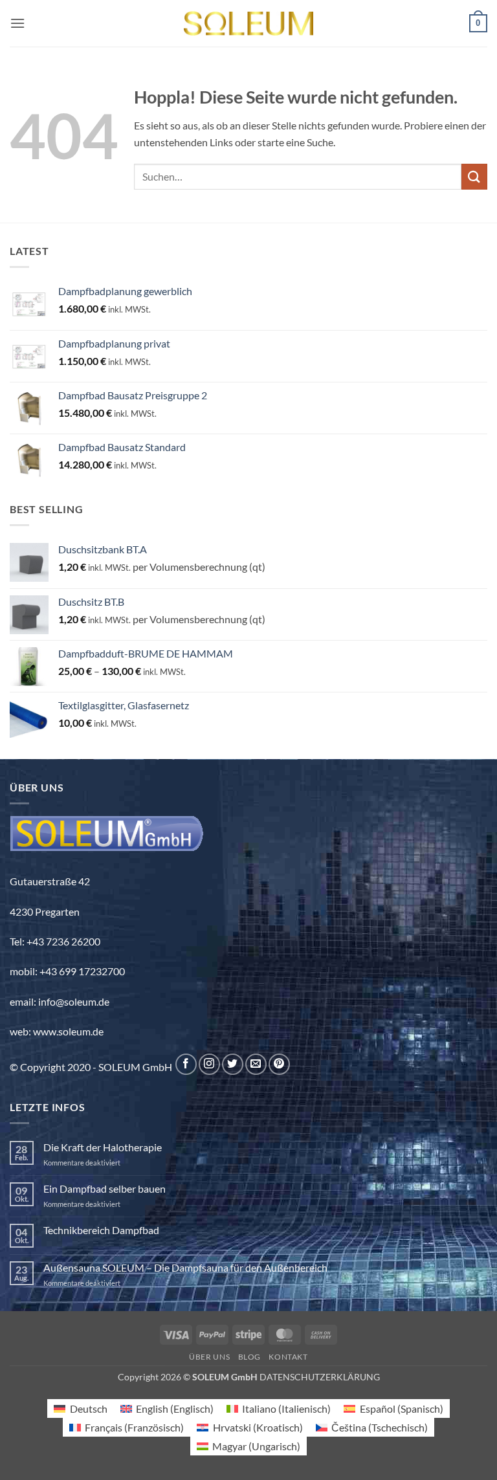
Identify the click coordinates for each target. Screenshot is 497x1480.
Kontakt (288, 1357)
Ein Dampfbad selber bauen (104, 1188)
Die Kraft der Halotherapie (102, 1147)
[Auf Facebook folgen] (186, 1064)
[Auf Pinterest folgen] (279, 1064)
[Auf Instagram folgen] (209, 1064)
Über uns (209, 1357)
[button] (17, 23)
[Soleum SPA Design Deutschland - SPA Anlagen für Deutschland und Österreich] (248, 23)
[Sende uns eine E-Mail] (256, 1064)
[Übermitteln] (474, 176)
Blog (249, 1357)
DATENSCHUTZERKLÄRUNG (320, 1376)
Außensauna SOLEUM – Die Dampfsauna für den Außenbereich (185, 1267)
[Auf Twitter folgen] (232, 1064)
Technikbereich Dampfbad (101, 1230)
